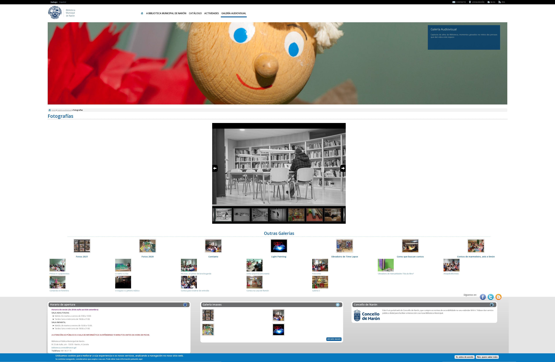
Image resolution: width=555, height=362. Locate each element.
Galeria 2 (316, 290)
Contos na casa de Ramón (258, 290)
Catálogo (195, 13)
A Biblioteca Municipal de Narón (166, 13)
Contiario (213, 256)
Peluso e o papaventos (59, 273)
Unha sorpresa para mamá (258, 273)
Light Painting (278, 256)
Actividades (211, 13)
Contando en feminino (59, 290)
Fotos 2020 (148, 256)
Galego (54, 2)
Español (62, 2)
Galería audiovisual (233, 13)
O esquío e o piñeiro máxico (127, 290)
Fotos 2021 (82, 256)
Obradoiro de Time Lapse (344, 256)
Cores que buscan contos (410, 256)
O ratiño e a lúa (121, 273)
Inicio (141, 13)
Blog (493, 2)
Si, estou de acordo (464, 357)
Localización (478, 2)
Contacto (461, 2)
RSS (503, 2)
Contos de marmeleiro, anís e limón (476, 256)
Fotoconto (316, 273)
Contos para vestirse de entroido (195, 290)
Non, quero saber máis (487, 357)
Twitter (491, 297)
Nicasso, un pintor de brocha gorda (196, 273)
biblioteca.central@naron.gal (64, 347)
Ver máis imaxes (334, 339)
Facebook (483, 297)
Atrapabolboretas (451, 273)
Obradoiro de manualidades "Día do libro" (396, 273)
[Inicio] (55, 18)
